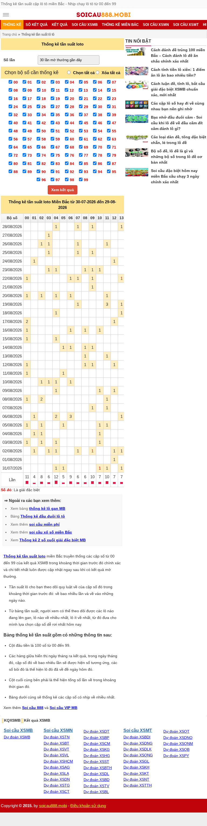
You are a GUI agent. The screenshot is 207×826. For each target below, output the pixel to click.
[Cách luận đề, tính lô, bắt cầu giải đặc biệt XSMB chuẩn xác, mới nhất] (136, 86)
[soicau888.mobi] (103, 15)
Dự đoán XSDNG (138, 743)
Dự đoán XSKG (97, 749)
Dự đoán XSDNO (177, 737)
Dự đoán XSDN (57, 779)
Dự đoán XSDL (96, 774)
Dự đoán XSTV (96, 786)
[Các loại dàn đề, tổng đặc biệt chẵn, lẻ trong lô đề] (136, 139)
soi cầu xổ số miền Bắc (50, 532)
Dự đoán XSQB (176, 749)
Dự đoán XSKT (136, 773)
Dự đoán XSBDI (136, 737)
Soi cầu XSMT (137, 730)
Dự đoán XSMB (17, 737)
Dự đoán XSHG (97, 755)
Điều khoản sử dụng (88, 805)
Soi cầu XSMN (58, 730)
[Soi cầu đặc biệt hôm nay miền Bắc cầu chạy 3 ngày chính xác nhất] (136, 173)
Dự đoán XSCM (97, 743)
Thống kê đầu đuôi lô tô (42, 516)
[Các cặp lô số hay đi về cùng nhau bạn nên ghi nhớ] (136, 106)
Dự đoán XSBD (96, 779)
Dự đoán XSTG (57, 785)
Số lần (9, 60)
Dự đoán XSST (96, 761)
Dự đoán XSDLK (137, 749)
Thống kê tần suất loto (25, 556)
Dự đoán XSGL (136, 761)
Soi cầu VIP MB (63, 707)
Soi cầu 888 (32, 707)
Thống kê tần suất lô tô (37, 34)
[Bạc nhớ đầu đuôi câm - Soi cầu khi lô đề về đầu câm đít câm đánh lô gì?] (136, 120)
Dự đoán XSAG (57, 767)
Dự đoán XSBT (56, 743)
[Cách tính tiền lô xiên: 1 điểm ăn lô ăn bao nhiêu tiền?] (136, 72)
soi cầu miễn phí (44, 524)
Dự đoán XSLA (56, 773)
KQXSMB (12, 720)
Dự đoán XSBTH (98, 768)
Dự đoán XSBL (96, 792)
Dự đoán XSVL (56, 755)
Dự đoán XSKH (136, 767)
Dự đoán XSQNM (178, 743)
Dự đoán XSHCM (58, 761)
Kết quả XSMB (37, 720)
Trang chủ (9, 34)
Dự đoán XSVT (56, 749)
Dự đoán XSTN (57, 737)
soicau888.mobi (53, 805)
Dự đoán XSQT (176, 731)
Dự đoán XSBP (96, 737)
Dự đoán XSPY (176, 755)
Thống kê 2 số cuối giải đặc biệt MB (52, 540)
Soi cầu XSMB (18, 730)
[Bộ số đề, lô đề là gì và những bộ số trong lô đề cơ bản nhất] (136, 153)
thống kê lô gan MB (47, 508)
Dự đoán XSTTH (137, 785)
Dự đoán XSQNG (138, 755)
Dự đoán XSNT (136, 779)
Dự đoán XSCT (57, 791)
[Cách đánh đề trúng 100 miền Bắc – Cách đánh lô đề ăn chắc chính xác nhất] (136, 52)
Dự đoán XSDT (96, 731)
